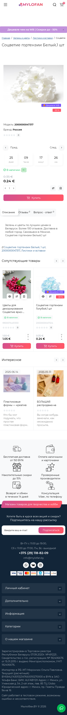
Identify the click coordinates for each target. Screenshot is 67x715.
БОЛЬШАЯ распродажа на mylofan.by (46, 405)
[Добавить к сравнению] (17, 296)
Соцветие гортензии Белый (22, 247)
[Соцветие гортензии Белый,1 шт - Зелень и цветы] (33, 83)
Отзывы (24, 212)
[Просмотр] (10, 296)
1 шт (43, 247)
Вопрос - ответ (44, 212)
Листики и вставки (33, 250)
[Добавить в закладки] (24, 296)
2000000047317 (11, 250)
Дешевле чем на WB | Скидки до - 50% (32, 29)
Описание (8, 212)
